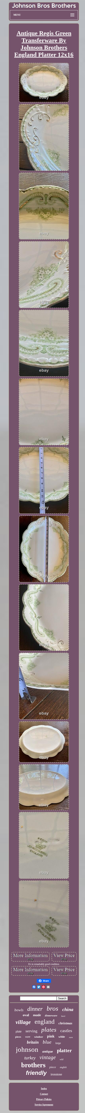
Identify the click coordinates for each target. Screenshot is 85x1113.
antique (47, 1051)
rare (71, 1037)
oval (26, 1015)
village (23, 1022)
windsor (38, 1036)
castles (66, 1030)
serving (31, 1031)
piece (52, 1067)
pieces (18, 1036)
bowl (63, 1016)
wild (61, 1059)
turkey (30, 1057)
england (45, 1021)
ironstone (56, 1074)
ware (27, 1036)
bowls (18, 1010)
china (67, 1009)
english (63, 1067)
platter (64, 1050)
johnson (27, 1049)
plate (19, 1031)
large (58, 1043)
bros (52, 1008)
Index (44, 1088)
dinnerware (51, 1015)
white (62, 1036)
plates (48, 1029)
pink (51, 1036)
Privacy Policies (44, 1099)
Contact (44, 1094)
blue (47, 1042)
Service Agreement (44, 1104)
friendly (36, 1073)
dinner (35, 1008)
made (37, 1015)
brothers (33, 1065)
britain (33, 1042)
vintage (48, 1057)
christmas (65, 1023)
